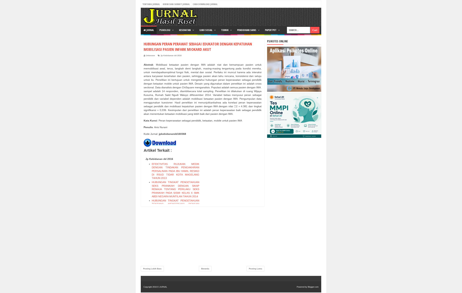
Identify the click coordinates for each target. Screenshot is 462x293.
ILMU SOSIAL (206, 30)
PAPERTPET (271, 30)
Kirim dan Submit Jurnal (176, 4)
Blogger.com (313, 287)
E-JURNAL (162, 287)
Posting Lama (255, 269)
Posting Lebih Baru (152, 269)
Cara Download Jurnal (205, 4)
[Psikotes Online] (294, 90)
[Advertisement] (234, 210)
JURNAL (150, 30)
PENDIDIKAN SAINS (247, 30)
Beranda (205, 269)
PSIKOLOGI (165, 30)
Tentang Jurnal (151, 4)
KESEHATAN (185, 30)
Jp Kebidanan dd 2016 (171, 55)
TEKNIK (225, 30)
